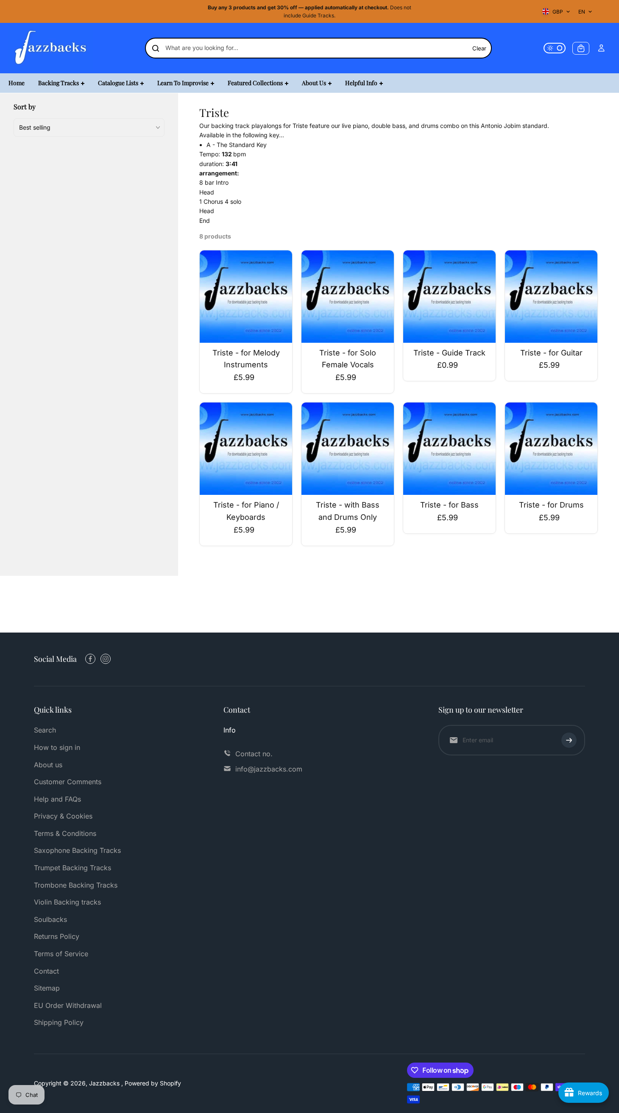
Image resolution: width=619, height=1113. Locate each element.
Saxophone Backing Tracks (77, 850)
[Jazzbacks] (50, 48)
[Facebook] (90, 659)
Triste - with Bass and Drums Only (347, 511)
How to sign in (57, 747)
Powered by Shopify (153, 1083)
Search (45, 730)
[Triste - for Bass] (449, 448)
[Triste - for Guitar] (551, 296)
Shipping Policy (59, 1022)
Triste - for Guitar (551, 352)
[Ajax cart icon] (580, 48)
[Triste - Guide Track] (449, 296)
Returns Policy (56, 936)
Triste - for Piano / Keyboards (246, 511)
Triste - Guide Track (449, 352)
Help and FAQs (57, 799)
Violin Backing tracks (67, 902)
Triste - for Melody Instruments (246, 358)
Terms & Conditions (65, 833)
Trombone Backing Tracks (75, 885)
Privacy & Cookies (63, 816)
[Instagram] (105, 659)
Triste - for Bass (449, 504)
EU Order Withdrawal (68, 1005)
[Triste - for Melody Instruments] (246, 296)
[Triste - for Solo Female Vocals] (347, 296)
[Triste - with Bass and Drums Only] (347, 448)
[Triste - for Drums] (551, 448)
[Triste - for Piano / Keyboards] (246, 448)
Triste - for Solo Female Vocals (347, 358)
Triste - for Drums (551, 504)
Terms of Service (61, 953)
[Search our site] (155, 48)
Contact (46, 971)
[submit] (569, 740)
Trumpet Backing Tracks (72, 867)
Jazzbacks (105, 1083)
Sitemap (47, 988)
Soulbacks (50, 919)
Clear (479, 48)
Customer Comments (67, 781)
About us (48, 765)
